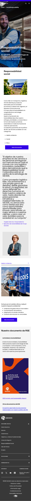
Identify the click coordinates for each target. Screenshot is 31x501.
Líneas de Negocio (6, 440)
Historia (3, 430)
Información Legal (15, 488)
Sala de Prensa (5, 447)
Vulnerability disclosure (15, 493)
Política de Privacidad (15, 486)
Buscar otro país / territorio (24, 473)
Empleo (3, 450)
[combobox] (15, 263)
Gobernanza (4, 433)
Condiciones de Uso (15, 491)
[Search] (26, 3)
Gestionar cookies (16, 483)
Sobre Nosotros (5, 427)
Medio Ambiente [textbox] (6, 263)
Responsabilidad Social (7, 443)
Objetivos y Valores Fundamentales (11, 437)
